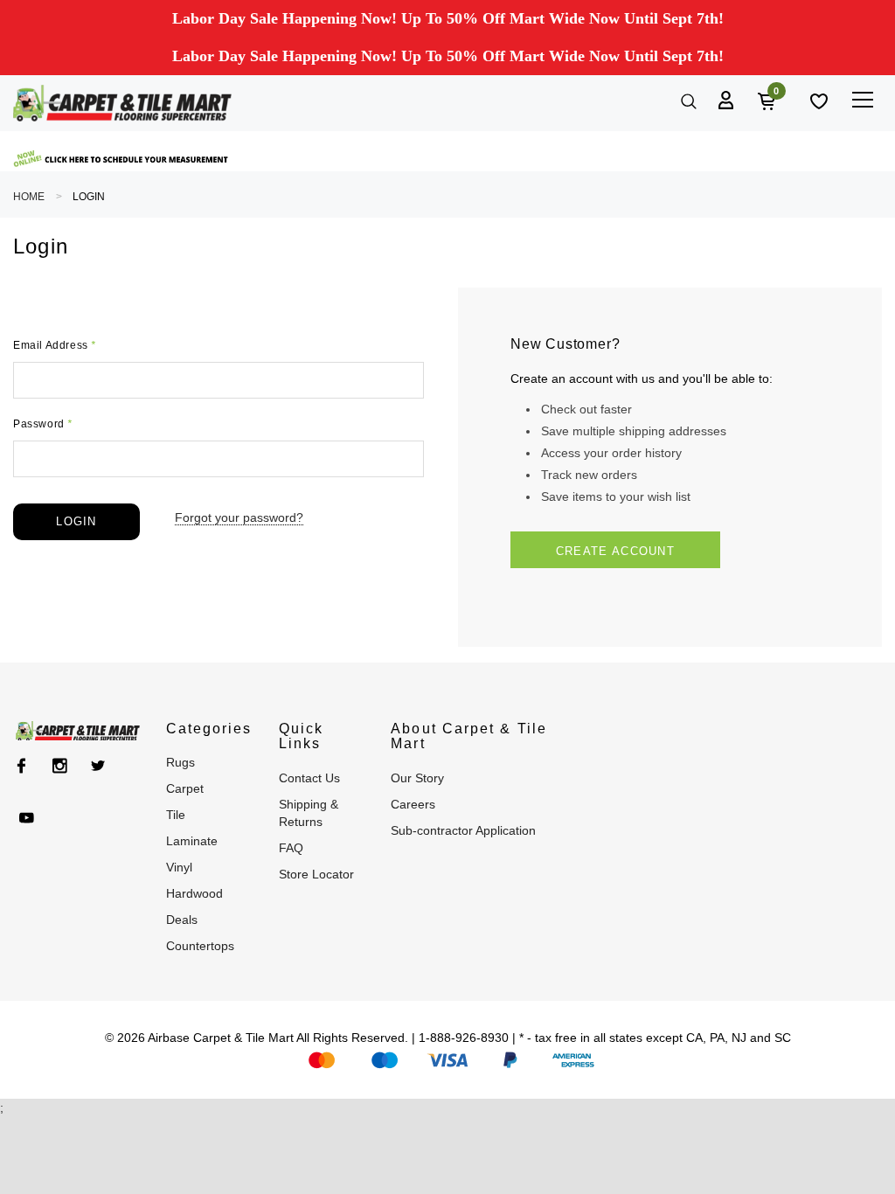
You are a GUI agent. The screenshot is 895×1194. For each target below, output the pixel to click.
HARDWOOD (194, 893)
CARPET (185, 788)
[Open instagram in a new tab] (60, 765)
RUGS (180, 762)
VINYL (179, 867)
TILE (175, 815)
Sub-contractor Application (463, 830)
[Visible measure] (122, 159)
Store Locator (316, 874)
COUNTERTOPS (200, 946)
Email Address (54, 345)
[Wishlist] (817, 99)
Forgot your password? (239, 517)
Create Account (615, 551)
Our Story (417, 778)
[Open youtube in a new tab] (27, 818)
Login (89, 196)
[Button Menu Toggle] (862, 99)
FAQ (291, 848)
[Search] (687, 99)
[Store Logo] (122, 103)
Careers (413, 804)
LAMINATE (192, 841)
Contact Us (309, 778)
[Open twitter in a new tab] (98, 765)
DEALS (182, 920)
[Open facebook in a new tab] (21, 765)
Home (29, 196)
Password (43, 424)
